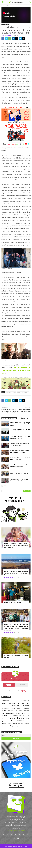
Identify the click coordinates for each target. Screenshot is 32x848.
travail (4, 726)
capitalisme (26, 705)
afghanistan (8, 392)
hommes (10, 715)
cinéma (14, 392)
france (4, 715)
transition (27, 723)
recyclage (4, 723)
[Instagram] (7, 834)
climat (13, 708)
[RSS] (15, 834)
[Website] (14, 838)
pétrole (27, 721)
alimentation (25, 700)
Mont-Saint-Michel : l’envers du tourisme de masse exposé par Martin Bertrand (8, 411)
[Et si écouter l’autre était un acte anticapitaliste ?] (5, 431)
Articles (7, 5)
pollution (20, 721)
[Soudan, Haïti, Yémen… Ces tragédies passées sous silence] (5, 473)
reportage (10, 723)
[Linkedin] (13, 38)
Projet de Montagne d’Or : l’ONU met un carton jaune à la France (24, 411)
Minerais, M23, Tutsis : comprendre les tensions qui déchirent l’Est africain (20, 423)
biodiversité (15, 705)
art (28, 703)
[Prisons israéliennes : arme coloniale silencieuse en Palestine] (5, 480)
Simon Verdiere (7, 660)
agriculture (5, 700)
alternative (12, 703)
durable (4, 710)
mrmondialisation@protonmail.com (16, 830)
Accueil (2, 5)
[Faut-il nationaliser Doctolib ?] (16, 592)
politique (12, 721)
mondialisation (17, 718)
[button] (2, 2)
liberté (20, 715)
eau (16, 710)
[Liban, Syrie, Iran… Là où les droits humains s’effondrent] (5, 459)
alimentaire (15, 700)
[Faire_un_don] (16, 383)
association (4, 705)
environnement (8, 713)
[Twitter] (6, 38)
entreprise (26, 710)
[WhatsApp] (9, 38)
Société (7, 24)
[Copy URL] (23, 38)
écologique (17, 726)
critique (19, 708)
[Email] (16, 38)
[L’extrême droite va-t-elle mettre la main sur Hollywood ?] (5, 445)
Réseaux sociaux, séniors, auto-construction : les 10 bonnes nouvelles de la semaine (16, 545)
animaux (21, 703)
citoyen (18, 392)
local (28, 715)
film (23, 392)
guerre (26, 392)
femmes (23, 713)
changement (5, 708)
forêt (27, 713)
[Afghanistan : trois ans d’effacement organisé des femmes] (5, 438)
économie (22, 726)
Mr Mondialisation (7, 35)
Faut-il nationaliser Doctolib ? (13, 602)
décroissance (10, 710)
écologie (11, 726)
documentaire (26, 708)
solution (20, 723)
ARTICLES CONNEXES (9, 418)
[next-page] (5, 486)
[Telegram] (20, 38)
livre (24, 715)
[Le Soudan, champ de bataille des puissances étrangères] (5, 466)
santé (15, 723)
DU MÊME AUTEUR (23, 418)
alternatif (4, 703)
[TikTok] (23, 834)
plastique (4, 721)
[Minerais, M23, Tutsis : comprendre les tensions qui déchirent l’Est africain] (5, 423)
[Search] (30, 2)
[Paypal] (11, 834)
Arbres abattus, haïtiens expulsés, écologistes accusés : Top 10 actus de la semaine (16, 573)
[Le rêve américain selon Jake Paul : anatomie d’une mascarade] (5, 452)
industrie (15, 715)
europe (18, 713)
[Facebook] (2, 38)
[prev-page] (2, 486)
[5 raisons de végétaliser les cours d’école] (16, 647)
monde (5, 718)
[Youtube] (18, 838)
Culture (3, 24)
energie (20, 710)
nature (27, 718)
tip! (8, 684)
